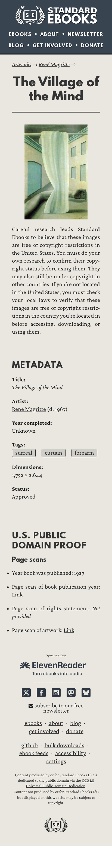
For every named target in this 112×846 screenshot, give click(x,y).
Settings (56, 761)
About (49, 34)
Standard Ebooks (56, 15)
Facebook (41, 692)
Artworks (21, 64)
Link (17, 595)
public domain (57, 780)
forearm (84, 453)
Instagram (56, 692)
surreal (23, 453)
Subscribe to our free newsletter (59, 708)
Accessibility (70, 753)
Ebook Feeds (33, 753)
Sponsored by (56, 655)
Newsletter (85, 34)
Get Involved (52, 45)
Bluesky (86, 692)
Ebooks (20, 34)
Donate (92, 45)
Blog (16, 45)
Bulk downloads (64, 745)
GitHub (29, 745)
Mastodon (71, 692)
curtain (53, 453)
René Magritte (54, 64)
